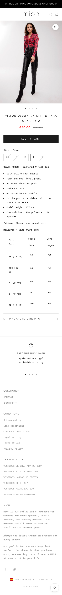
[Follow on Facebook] (5, 569)
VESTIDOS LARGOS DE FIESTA (20, 477)
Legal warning (12, 437)
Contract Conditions (16, 431)
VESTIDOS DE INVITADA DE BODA (22, 466)
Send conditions (13, 426)
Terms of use (11, 443)
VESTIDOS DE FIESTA (15, 483)
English (44, 579)
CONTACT (8, 397)
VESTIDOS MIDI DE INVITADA (20, 471)
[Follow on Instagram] (14, 569)
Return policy (12, 420)
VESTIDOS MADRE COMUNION (19, 494)
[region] (31, 356)
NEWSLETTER (10, 403)
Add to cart (31, 139)
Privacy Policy (13, 449)
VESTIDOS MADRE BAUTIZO (18, 488)
